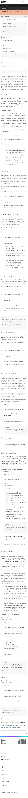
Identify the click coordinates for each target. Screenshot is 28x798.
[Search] (23, 2)
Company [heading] (3, 756)
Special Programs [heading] (5, 759)
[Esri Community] (19, 742)
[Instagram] (22, 742)
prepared (15, 78)
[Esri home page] (3, 2)
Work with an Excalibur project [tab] (10, 54)
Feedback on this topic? (21, 733)
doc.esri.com (5, 13)
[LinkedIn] (24, 740)
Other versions (13, 66)
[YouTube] (24, 742)
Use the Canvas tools (11, 19)
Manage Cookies (5, 789)
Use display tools (7, 37)
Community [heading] (3, 749)
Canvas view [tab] (6, 31)
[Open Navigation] (26, 2)
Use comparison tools (8, 40)
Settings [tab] (5, 57)
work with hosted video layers (13, 727)
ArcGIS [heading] (2, 746)
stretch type (5, 322)
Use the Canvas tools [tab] (8, 34)
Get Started (4, 8)
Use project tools (7, 48)
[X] (22, 740)
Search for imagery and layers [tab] (9, 26)
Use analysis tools (7, 43)
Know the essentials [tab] (7, 23)
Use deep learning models (9, 51)
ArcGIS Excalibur (5, 5)
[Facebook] (19, 740)
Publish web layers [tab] (7, 29)
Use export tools (6, 45)
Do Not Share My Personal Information (10, 792)
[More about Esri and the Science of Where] (3, 741)
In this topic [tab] (6, 71)
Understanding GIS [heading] (5, 753)
